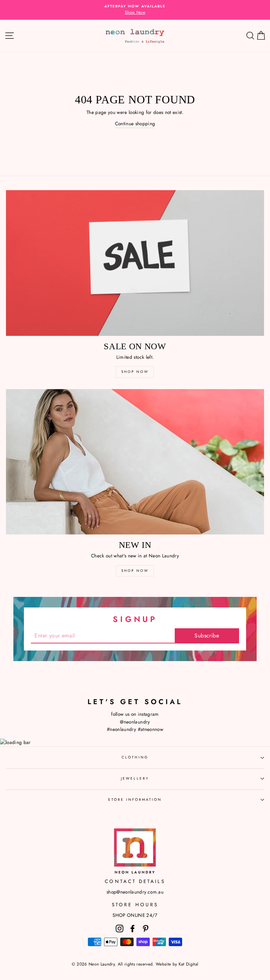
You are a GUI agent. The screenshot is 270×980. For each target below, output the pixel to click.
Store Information (135, 799)
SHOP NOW (135, 371)
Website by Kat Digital (177, 964)
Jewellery (135, 778)
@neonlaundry (135, 721)
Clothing (135, 757)
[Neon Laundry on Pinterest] (145, 928)
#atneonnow (150, 729)
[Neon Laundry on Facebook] (132, 928)
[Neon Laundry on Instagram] (119, 928)
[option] (135, 10)
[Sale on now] (135, 263)
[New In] (135, 462)
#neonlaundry (121, 729)
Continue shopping (135, 123)
